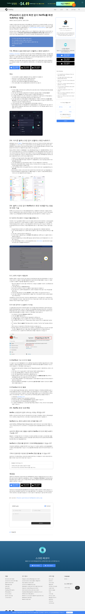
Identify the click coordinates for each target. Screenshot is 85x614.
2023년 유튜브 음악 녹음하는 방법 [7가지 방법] (21, 465)
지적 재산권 (51, 603)
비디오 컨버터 (8, 593)
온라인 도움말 (52, 590)
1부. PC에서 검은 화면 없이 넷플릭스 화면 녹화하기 (22, 38)
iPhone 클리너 (8, 592)
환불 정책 (51, 584)
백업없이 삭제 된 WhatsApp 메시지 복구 (31, 579)
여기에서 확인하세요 (55, 612)
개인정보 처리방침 (53, 586)
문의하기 (41, 523)
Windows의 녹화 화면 (27, 597)
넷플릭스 (20, 143)
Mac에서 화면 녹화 (26, 599)
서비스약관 (51, 582)
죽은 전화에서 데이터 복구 (28, 582)
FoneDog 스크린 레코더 (15, 53)
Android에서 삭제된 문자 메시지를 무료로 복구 (32, 586)
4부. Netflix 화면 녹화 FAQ (17, 43)
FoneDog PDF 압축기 (10, 590)
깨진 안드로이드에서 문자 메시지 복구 (30, 590)
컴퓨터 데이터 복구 (9, 582)
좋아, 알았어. (69, 612)
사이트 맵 (51, 593)
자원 (67, 9)
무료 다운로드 (37, 565)
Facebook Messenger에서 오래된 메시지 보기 (32, 592)
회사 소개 (51, 579)
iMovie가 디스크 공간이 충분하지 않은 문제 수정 (32, 595)
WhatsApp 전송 (8, 584)
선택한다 (65, 120)
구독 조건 (51, 601)
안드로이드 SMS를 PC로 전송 (28, 584)
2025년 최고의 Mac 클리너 (28, 593)
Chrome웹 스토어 (21, 396)
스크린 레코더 (8, 597)
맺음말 (13, 45)
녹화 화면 (13, 498)
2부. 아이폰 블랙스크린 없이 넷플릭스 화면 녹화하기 (22, 40)
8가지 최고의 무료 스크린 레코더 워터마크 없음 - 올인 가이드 (23, 467)
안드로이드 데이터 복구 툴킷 (11, 580)
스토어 (61, 9)
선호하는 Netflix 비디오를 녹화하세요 (37, 27)
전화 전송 (7, 586)
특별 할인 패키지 (52, 597)
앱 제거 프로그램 (9, 595)
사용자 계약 (51, 588)
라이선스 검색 (52, 595)
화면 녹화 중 (39, 241)
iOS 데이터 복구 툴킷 (9, 579)
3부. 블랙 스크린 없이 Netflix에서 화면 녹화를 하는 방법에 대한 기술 (25, 41)
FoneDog (10, 9)
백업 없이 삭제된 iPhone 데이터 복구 (30, 588)
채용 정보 (51, 599)
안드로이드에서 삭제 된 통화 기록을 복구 (31, 580)
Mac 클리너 (7, 588)
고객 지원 (73, 9)
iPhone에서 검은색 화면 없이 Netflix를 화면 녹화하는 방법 (29, 498)
